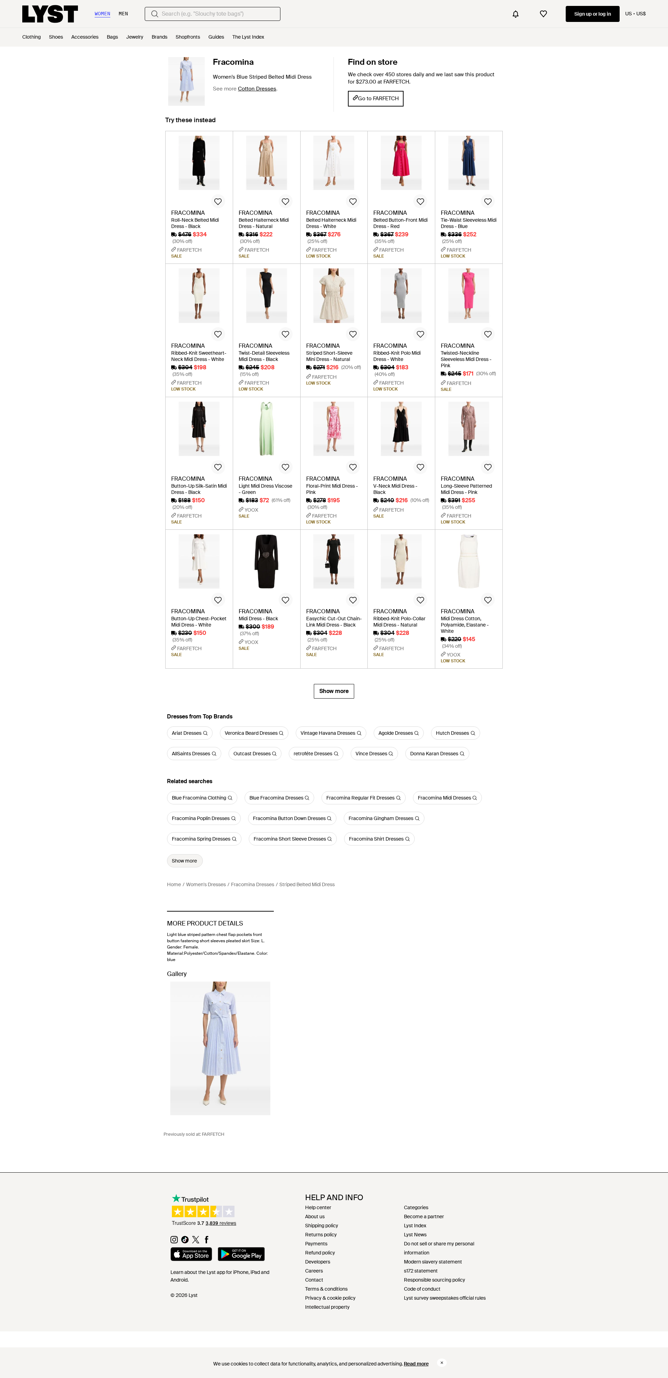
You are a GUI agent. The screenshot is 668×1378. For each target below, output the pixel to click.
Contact (314, 1280)
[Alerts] (516, 14)
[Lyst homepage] (50, 14)
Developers (317, 1262)
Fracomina (233, 62)
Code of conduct (422, 1289)
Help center (318, 1207)
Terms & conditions (326, 1289)
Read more (416, 1364)
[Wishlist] (543, 14)
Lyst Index (415, 1225)
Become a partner (424, 1216)
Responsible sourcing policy (434, 1280)
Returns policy (321, 1234)
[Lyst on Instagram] (174, 1241)
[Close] (442, 1363)
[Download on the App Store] (191, 1255)
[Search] (155, 14)
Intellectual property (327, 1307)
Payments (316, 1244)
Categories (416, 1207)
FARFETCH (213, 1134)
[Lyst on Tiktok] (185, 1241)
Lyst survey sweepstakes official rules (445, 1298)
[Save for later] (218, 201)
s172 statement (421, 1271)
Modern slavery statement (433, 1262)
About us (315, 1216)
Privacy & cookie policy (330, 1298)
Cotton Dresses (257, 88)
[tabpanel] (334, 415)
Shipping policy (321, 1225)
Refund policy (320, 1253)
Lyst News (415, 1234)
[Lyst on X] (195, 1241)
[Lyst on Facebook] (206, 1241)
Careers (314, 1271)
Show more (334, 691)
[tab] (190, 123)
